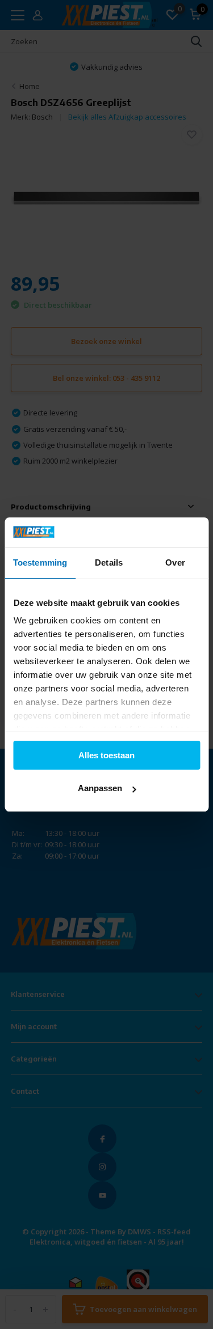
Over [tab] (175, 562)
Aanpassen (100, 788)
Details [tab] (109, 562)
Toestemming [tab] (40, 562)
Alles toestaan (106, 755)
